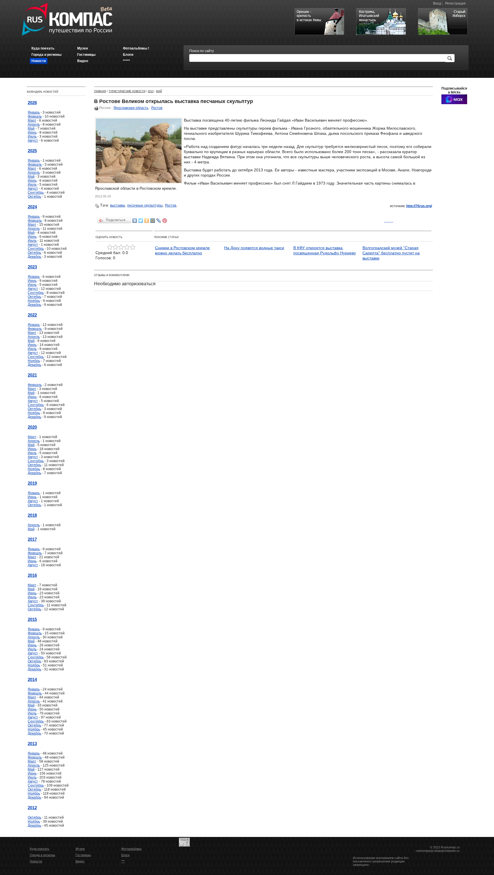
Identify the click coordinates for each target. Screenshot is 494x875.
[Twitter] (141, 220)
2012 (32, 807)
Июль (32, 136)
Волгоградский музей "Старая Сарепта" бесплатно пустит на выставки (391, 253)
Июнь (32, 132)
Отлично (133, 247)
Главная (100, 91)
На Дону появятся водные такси (254, 248)
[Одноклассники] (147, 220)
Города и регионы (42, 855)
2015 (32, 619)
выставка (117, 205)
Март (32, 120)
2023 (32, 266)
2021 (32, 375)
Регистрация (455, 3)
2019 (32, 483)
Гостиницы (83, 855)
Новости (36, 861)
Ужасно (110, 247)
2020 (32, 427)
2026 (32, 102)
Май (31, 128)
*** (123, 861)
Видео (79, 861)
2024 (32, 206)
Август (33, 140)
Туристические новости (127, 91)
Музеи (80, 848)
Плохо (115, 247)
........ (388, 220)
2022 (32, 314)
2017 (32, 539)
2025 (32, 150)
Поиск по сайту (201, 51)
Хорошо (127, 247)
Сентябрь (36, 193)
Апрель (34, 124)
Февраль (35, 116)
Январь (34, 112)
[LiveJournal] (159, 220)
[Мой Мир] (153, 220)
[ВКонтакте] (135, 220)
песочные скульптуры (145, 205)
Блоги (125, 855)
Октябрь (34, 197)
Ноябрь (34, 301)
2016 (32, 575)
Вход (437, 3)
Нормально (121, 247)
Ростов (156, 108)
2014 (32, 679)
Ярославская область (130, 108)
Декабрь (34, 257)
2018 (32, 515)
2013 (32, 743)
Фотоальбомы (131, 848)
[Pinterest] (165, 220)
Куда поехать (39, 848)
